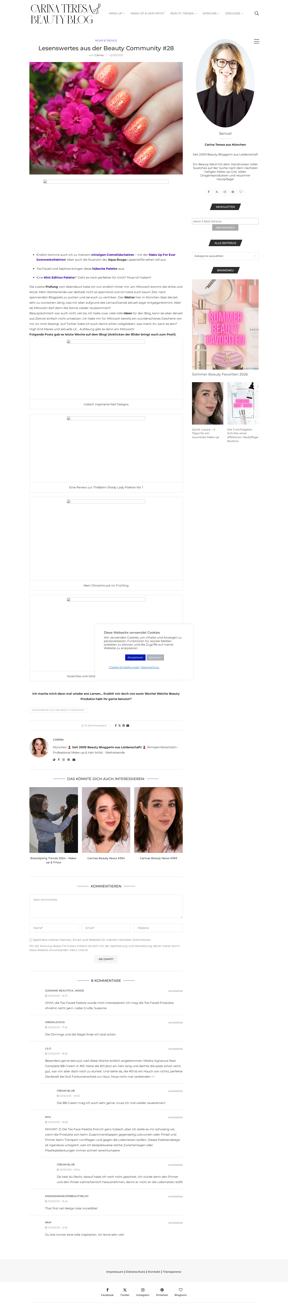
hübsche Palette (104, 268)
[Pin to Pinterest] (123, 725)
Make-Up (115, 13)
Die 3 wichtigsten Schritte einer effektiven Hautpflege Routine (242, 435)
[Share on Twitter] (119, 725)
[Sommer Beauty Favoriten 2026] (225, 324)
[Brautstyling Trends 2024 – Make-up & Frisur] (53, 820)
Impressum (114, 1272)
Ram (48, 1222)
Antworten (175, 991)
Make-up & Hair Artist (148, 13)
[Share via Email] (127, 725)
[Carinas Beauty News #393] (158, 820)
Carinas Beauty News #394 (106, 858)
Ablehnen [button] (155, 657)
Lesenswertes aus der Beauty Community (58, 710)
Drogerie (232, 13)
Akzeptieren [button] (135, 657)
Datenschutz (135, 1272)
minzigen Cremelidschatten (112, 255)
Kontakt (154, 1272)
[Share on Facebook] (116, 725)
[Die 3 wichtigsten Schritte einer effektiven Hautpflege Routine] (243, 403)
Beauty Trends (182, 13)
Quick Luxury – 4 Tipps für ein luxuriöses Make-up (205, 433)
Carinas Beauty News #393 (158, 858)
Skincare (210, 13)
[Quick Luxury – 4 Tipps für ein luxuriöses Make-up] (207, 403)
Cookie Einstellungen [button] (124, 667)
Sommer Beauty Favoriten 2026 (220, 374)
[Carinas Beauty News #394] (106, 820)
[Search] (257, 13)
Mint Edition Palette (59, 277)
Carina (99, 55)
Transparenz (172, 1272)
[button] (34, 828)
